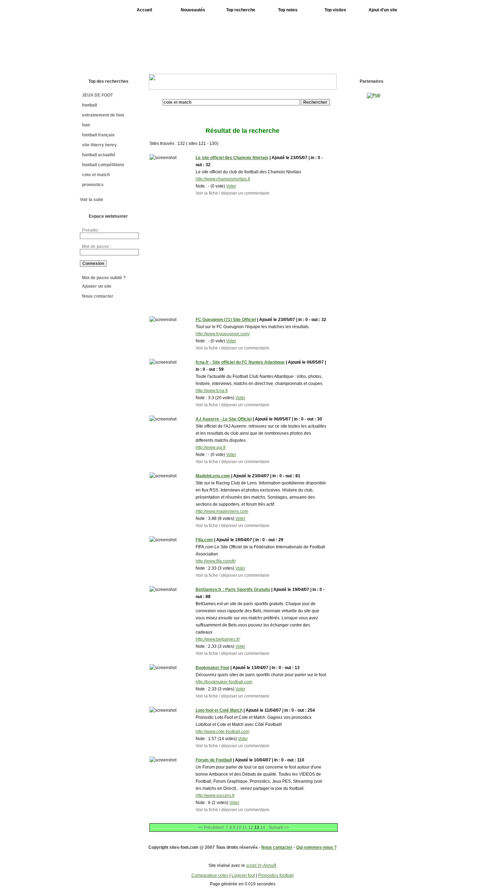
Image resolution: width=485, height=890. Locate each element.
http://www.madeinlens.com (222, 511)
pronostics (93, 184)
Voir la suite (91, 199)
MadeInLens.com (213, 475)
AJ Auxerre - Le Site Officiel (224, 419)
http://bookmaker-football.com (224, 681)
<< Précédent (211, 827)
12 (250, 827)
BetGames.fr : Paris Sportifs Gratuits (233, 589)
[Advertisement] (275, 42)
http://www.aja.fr (211, 447)
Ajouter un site (96, 286)
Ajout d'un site (383, 9)
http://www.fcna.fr (212, 390)
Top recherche (240, 9)
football (89, 105)
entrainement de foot (103, 115)
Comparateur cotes (209, 875)
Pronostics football (276, 875)
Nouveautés (193, 9)
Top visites (335, 9)
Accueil (144, 9)
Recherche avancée (246, 107)
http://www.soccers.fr (215, 795)
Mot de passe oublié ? (104, 277)
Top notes (288, 9)
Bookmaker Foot (212, 667)
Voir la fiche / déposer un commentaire (232, 193)
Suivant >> (278, 827)
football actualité (98, 154)
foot (86, 125)
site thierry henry (99, 144)
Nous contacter (97, 296)
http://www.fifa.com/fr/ (216, 561)
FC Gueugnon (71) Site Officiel (226, 319)
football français (98, 134)
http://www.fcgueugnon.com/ (223, 333)
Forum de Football (214, 760)
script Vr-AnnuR (261, 865)
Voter (231, 186)
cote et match (96, 174)
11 (245, 827)
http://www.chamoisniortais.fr (223, 179)
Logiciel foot (243, 875)
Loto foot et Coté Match (219, 710)
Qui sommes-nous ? (316, 847)
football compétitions (103, 164)
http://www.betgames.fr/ (218, 639)
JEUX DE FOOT (97, 95)
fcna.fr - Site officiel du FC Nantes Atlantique (240, 362)
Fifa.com (204, 539)
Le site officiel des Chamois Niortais (232, 157)
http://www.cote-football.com (222, 731)
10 (238, 827)
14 (262, 827)
